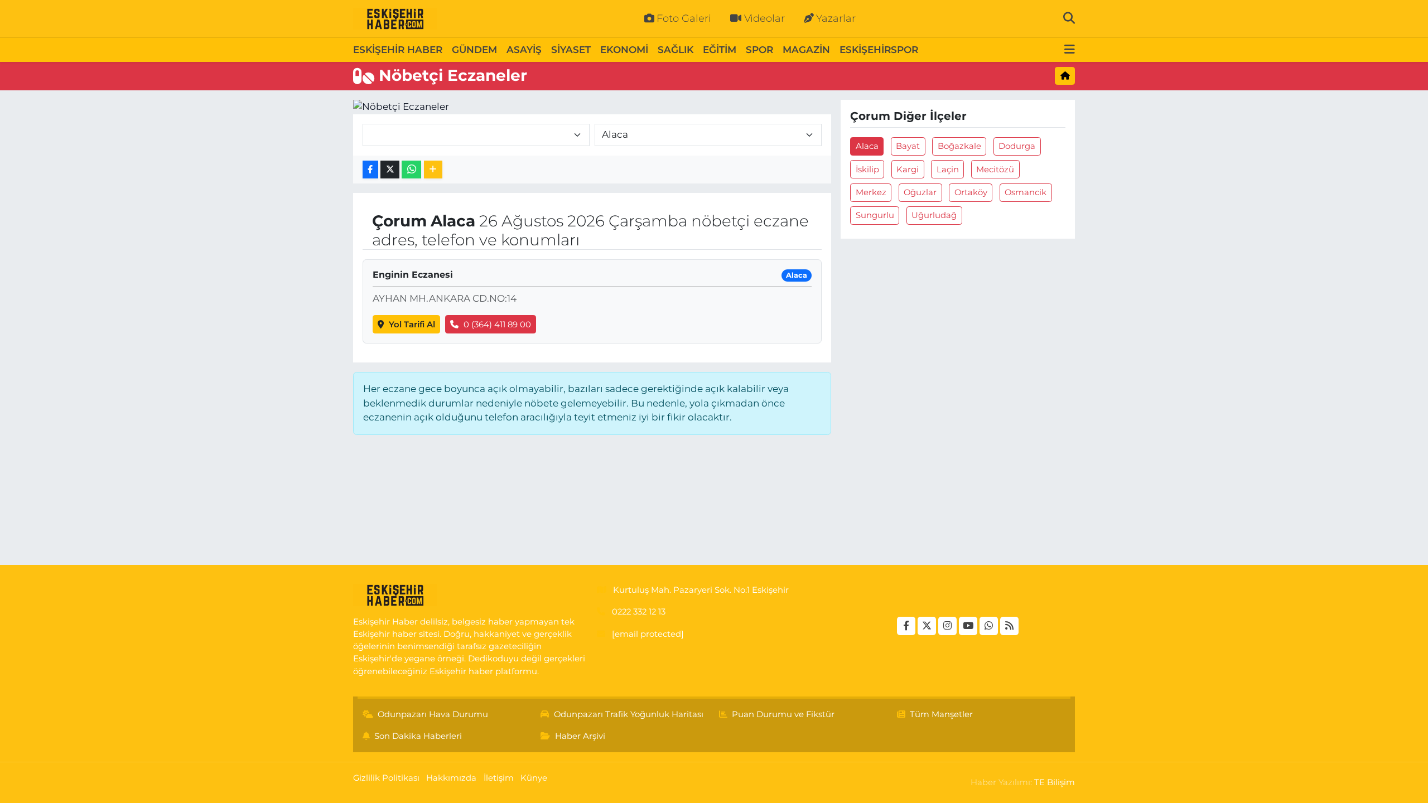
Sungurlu (875, 215)
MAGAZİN (806, 49)
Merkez (871, 192)
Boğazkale (959, 146)
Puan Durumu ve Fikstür (783, 714)
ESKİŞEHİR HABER (397, 49)
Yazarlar (836, 18)
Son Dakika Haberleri (418, 736)
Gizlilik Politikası (386, 778)
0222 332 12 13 (638, 612)
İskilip (867, 170)
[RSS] (1009, 626)
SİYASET (571, 49)
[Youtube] (968, 626)
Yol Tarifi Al (412, 325)
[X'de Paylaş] (389, 170)
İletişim (499, 778)
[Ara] (1069, 18)
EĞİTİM (719, 49)
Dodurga (1016, 146)
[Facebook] (906, 626)
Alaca (867, 146)
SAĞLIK (675, 49)
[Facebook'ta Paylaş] (370, 170)
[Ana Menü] (1069, 50)
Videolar (764, 18)
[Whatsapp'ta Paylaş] (411, 170)
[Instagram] (947, 626)
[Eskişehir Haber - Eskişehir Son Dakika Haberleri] (395, 19)
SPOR (759, 49)
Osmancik (1025, 192)
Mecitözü (995, 170)
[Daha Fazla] (433, 170)
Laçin (948, 170)
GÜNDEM (474, 49)
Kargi (907, 170)
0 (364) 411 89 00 (497, 325)
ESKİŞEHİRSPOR (879, 49)
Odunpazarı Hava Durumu (433, 714)
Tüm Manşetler (941, 714)
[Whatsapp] (989, 626)
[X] (927, 626)
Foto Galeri (684, 18)
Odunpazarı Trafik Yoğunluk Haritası (628, 714)
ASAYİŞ (524, 49)
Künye (533, 778)
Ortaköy (970, 192)
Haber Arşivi (580, 736)
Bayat (908, 146)
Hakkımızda (451, 778)
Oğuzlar (920, 192)
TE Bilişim (1054, 782)
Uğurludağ (934, 215)
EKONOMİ (624, 49)
